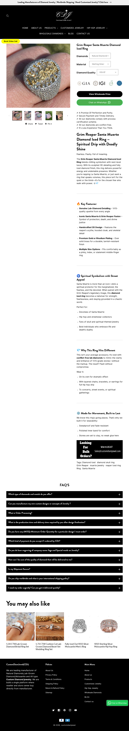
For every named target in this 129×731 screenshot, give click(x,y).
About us (88, 675)
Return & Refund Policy (54, 688)
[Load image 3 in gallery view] (38, 115)
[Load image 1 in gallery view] (17, 115)
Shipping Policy (51, 684)
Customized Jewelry (93, 684)
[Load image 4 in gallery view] (49, 115)
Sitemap (48, 692)
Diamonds (82, 56)
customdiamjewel (68, 725)
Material (81, 64)
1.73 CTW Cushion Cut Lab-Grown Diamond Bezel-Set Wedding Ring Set (49, 647)
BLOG (87, 697)
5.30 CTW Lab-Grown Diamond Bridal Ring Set (17, 645)
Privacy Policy (51, 675)
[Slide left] (9, 115)
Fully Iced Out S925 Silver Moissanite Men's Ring (77, 645)
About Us (49, 670)
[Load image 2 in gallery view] (27, 115)
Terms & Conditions (53, 679)
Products (88, 679)
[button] (8, 16)
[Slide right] (67, 115)
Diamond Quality (86, 72)
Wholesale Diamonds (93, 692)
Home (87, 670)
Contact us (89, 701)
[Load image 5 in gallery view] (59, 115)
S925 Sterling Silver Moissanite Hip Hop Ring (105, 645)
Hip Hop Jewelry (91, 688)
